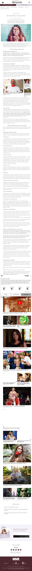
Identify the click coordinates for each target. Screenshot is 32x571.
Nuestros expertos (4, 8)
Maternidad (21, 7)
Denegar (6, 294)
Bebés (8, 7)
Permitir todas (26, 294)
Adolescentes (14, 7)
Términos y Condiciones (21, 566)
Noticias (27, 7)
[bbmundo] (16, 2)
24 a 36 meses (16, 13)
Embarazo (2, 7)
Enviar (21, 536)
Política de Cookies (15, 566)
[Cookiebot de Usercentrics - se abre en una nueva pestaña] (25, 275)
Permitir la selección (16, 294)
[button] (3, 2)
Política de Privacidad (10, 566)
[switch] (12, 289)
